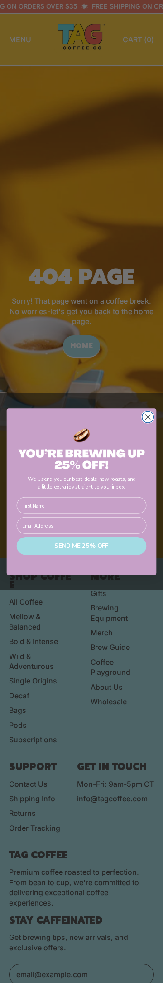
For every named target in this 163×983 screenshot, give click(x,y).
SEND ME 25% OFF (81, 546)
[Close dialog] (148, 417)
